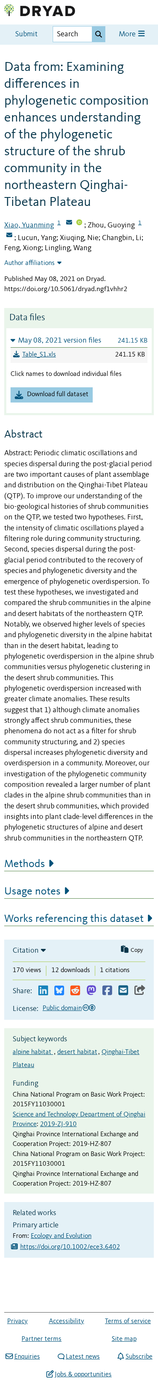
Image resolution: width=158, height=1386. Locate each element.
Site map (124, 1339)
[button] (79, 340)
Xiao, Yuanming (29, 225)
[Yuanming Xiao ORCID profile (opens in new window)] (79, 223)
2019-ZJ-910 (58, 1124)
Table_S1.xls (39, 354)
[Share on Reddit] (75, 991)
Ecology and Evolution (61, 1236)
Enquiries (27, 1357)
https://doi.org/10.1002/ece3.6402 (70, 1247)
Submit (26, 34)
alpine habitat (33, 1052)
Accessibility (66, 1321)
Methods (24, 864)
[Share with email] (123, 991)
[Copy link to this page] (139, 991)
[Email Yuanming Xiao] (69, 223)
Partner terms (41, 1339)
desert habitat (77, 1052)
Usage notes (32, 891)
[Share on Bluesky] (59, 991)
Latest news (83, 1357)
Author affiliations (29, 263)
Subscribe (139, 1357)
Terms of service (128, 1321)
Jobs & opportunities (83, 1374)
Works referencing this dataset (74, 918)
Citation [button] (26, 950)
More (128, 34)
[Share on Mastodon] (91, 991)
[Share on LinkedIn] (43, 991)
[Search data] (98, 34)
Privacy (17, 1321)
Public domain (62, 1008)
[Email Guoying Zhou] (9, 236)
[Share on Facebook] (107, 991)
